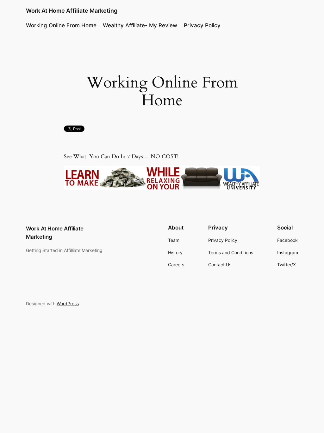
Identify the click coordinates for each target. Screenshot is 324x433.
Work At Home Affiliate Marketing (71, 10)
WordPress (68, 303)
